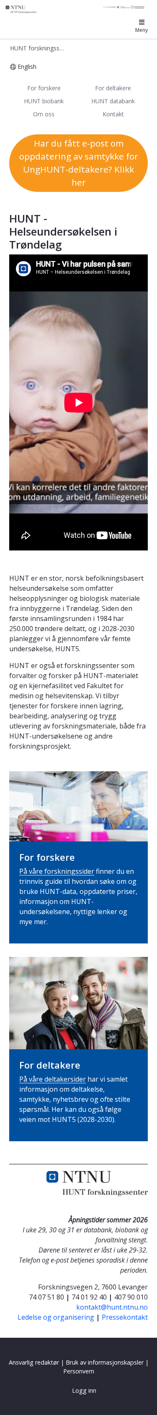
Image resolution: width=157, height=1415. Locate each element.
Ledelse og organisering (56, 1317)
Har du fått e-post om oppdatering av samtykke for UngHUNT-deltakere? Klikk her (78, 163)
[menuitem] (44, 88)
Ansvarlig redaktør (34, 1362)
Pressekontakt (125, 1317)
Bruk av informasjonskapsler (105, 1362)
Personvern (78, 1371)
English (27, 67)
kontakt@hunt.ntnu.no (112, 1307)
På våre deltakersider (52, 1079)
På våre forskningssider (56, 871)
